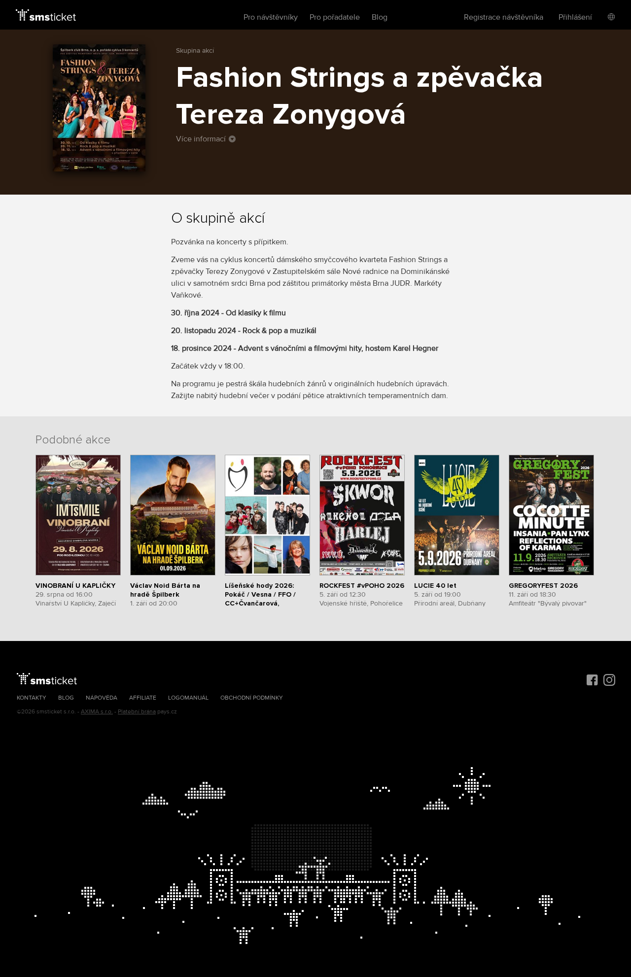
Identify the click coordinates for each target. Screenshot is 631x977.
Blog (379, 17)
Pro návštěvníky (271, 17)
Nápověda (101, 698)
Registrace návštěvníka (503, 17)
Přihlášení (575, 17)
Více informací (201, 139)
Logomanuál (188, 698)
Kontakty (31, 698)
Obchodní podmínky (251, 698)
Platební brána (137, 711)
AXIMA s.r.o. (97, 711)
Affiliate (142, 698)
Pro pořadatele (335, 17)
